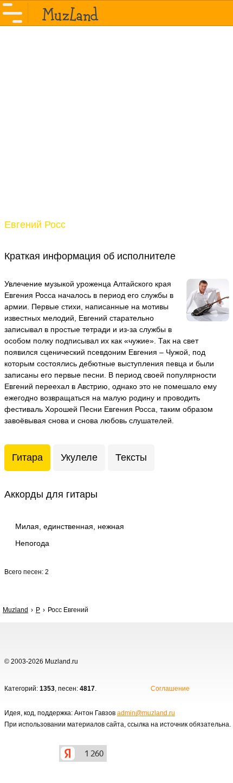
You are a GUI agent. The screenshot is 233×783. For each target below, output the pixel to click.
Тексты (131, 457)
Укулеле (79, 457)
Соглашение (170, 688)
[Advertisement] (116, 129)
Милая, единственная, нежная (69, 526)
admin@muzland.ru (146, 713)
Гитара (27, 457)
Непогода (32, 543)
